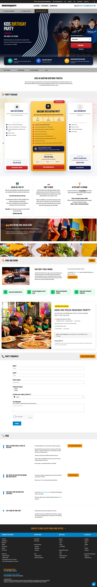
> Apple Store (86, 555)
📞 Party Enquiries (34, 70)
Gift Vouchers (79, 1)
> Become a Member (5, 555)
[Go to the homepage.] (9, 6)
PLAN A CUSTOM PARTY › (80, 167)
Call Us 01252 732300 (87, 356)
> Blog (60, 554)
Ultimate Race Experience (45, 492)
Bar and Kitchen (82, 190)
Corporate (70, 1)
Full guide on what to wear (75, 445)
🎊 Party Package (6, 70)
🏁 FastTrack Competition (57, 1)
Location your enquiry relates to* (22, 394)
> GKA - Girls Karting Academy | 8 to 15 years (10, 561)
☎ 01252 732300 (80, 162)
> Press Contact (62, 557)
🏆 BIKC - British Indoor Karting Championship (42, 1)
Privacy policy (14, 575)
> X (84, 546)
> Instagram (86, 540)
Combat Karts (4, 540)
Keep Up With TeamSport (63, 550)
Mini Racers (4, 542)
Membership (4, 554)
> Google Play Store (87, 557)
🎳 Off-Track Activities (25, 11)
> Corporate (36, 546)
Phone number (17, 380)
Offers (35, 554)
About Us (60, 539)
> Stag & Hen (36, 550)
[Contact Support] (94, 584)
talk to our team (76, 272)
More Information (81, 49)
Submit (17, 423)
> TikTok (85, 542)
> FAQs (60, 542)
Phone (16, 390)
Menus (92, 260)
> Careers (61, 540)
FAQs (74, 1)
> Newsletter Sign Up (63, 555)
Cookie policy (20, 575)
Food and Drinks (72, 277)
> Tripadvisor (86, 550)
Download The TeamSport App (89, 554)
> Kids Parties (36, 548)
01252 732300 (83, 6)
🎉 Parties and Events (41, 11)
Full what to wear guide (17, 213)
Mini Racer (60, 497)
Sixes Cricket (4, 550)
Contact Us (15, 570)
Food (65, 1)
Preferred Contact (18, 387)
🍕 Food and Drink (20, 70)
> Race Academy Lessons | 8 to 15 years (9, 559)
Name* (15, 366)
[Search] (94, 1)
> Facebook (86, 539)
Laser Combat (4, 546)
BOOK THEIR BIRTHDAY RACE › (48, 167)
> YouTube (86, 544)
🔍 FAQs (46, 70)
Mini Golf (3, 548)
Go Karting (4, 539)
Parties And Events (37, 544)
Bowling (3, 544)
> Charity (60, 544)
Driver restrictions (73, 475)
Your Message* (17, 402)
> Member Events (5, 557)
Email (15, 388)
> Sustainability (62, 546)
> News (60, 552)
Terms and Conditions (8, 575)
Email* (15, 373)
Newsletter (86, 1)
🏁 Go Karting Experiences (8, 11)
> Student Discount (37, 555)
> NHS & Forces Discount (38, 557)
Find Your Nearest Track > (10, 569)
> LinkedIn (86, 548)
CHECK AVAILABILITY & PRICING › (17, 167)
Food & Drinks (36, 539)
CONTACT (91, 6)
